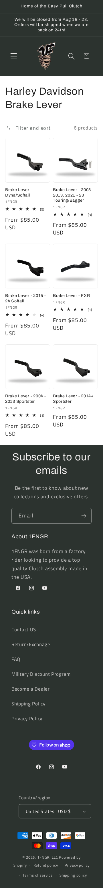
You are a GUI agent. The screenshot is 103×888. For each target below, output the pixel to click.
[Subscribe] (83, 516)
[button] (13, 56)
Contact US (23, 629)
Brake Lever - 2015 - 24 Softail (25, 298)
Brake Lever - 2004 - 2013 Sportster (25, 399)
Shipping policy (73, 875)
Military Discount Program (41, 674)
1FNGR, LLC (47, 857)
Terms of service (38, 875)
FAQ (15, 659)
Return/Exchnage (30, 644)
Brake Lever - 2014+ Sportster (73, 399)
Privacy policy (77, 865)
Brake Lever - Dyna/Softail (18, 192)
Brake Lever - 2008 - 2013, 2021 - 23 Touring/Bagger (73, 195)
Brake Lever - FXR (71, 295)
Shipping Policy (28, 703)
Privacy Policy (26, 718)
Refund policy (45, 865)
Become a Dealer (30, 689)
